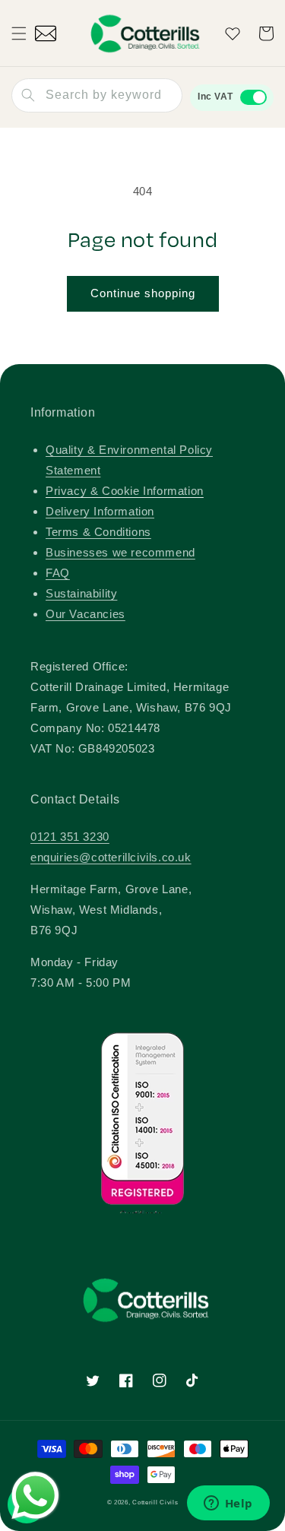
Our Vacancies (85, 613)
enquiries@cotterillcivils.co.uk (111, 857)
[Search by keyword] (28, 95)
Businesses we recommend (120, 552)
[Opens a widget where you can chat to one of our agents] (228, 1504)
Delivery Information (100, 511)
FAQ (58, 572)
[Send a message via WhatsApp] (35, 1495)
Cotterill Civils (155, 1502)
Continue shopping (142, 293)
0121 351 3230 (69, 836)
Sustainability (81, 593)
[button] (19, 33)
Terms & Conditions (98, 531)
